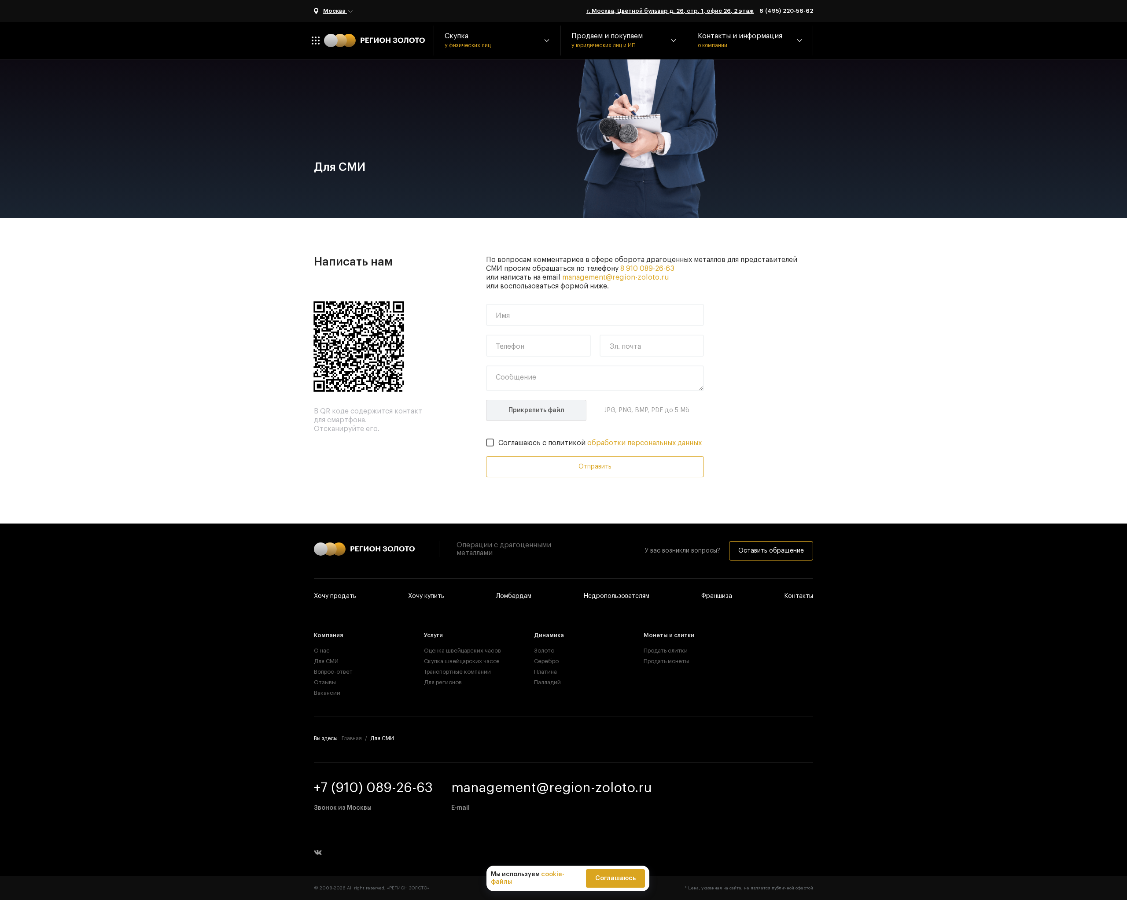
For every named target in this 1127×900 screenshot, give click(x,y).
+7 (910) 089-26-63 (373, 787)
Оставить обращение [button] (771, 551)
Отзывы (325, 682)
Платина (545, 672)
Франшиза (716, 596)
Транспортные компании (453, 672)
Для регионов (443, 682)
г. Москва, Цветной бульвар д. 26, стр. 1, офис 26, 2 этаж (670, 11)
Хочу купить (426, 596)
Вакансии (327, 693)
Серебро (546, 661)
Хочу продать (335, 596)
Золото (544, 650)
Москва (335, 11)
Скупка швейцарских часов (453, 661)
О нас (322, 650)
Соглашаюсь (615, 878)
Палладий (547, 682)
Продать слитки (666, 650)
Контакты (798, 596)
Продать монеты (666, 661)
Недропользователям (616, 596)
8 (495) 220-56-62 (786, 11)
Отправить (594, 467)
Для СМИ (326, 661)
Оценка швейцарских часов (453, 650)
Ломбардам (513, 596)
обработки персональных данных (644, 442)
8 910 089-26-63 (647, 268)
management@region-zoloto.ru (615, 277)
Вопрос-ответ (333, 672)
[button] (497, 40)
